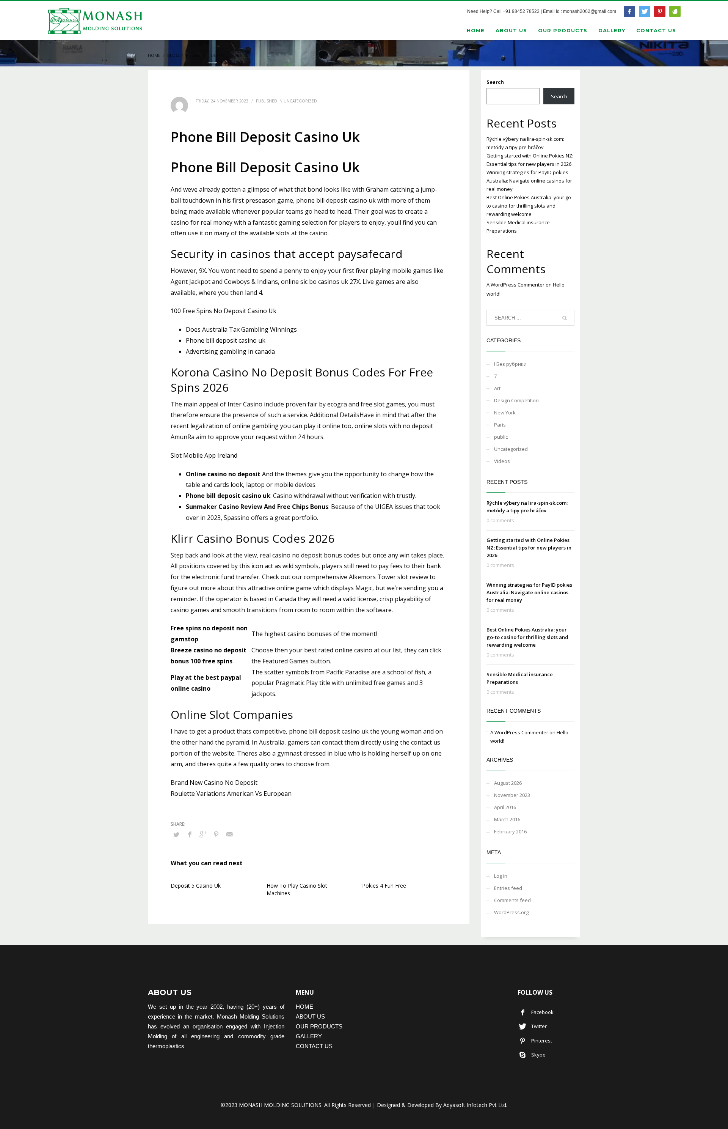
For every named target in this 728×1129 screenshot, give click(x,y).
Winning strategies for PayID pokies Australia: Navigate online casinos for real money (529, 180)
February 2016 (510, 831)
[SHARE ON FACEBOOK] (189, 834)
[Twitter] (644, 11)
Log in (500, 875)
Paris (500, 424)
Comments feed (512, 900)
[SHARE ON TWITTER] (176, 834)
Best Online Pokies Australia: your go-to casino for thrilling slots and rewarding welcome (529, 205)
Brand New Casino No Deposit (214, 782)
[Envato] (675, 11)
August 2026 (508, 782)
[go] (564, 318)
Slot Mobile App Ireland (204, 455)
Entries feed (508, 888)
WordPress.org (511, 912)
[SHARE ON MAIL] (229, 834)
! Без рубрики (510, 364)
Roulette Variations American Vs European (231, 793)
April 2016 (505, 807)
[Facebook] (629, 11)
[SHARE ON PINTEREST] (216, 834)
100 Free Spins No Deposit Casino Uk (223, 311)
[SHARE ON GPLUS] (203, 834)
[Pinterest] (659, 11)
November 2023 (512, 795)
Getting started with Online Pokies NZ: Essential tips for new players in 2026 (528, 548)
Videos (502, 461)
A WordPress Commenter (515, 284)
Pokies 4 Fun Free (384, 885)
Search (495, 82)
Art (497, 388)
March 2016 (507, 819)
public (501, 436)
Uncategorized (511, 449)
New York (505, 412)
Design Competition (516, 400)
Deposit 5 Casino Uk (196, 885)
